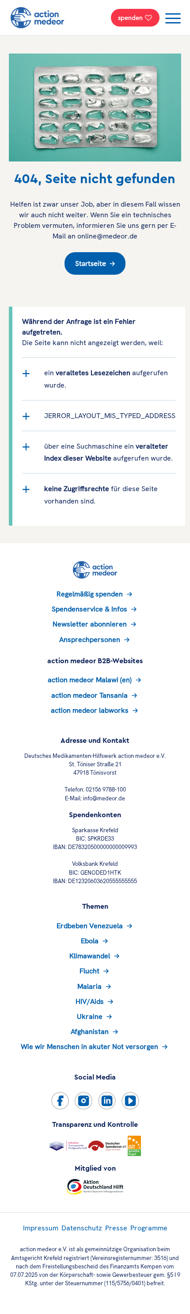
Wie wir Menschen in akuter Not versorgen (89, 1046)
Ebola (90, 940)
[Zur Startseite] (37, 17)
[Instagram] (83, 1101)
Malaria (89, 986)
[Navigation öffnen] (174, 19)
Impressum (40, 1228)
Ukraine (90, 1016)
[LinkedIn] (107, 1101)
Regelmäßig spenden (90, 594)
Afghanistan (90, 1031)
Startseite (90, 263)
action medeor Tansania (89, 695)
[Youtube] (130, 1101)
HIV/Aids (90, 1001)
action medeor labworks (90, 710)
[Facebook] (60, 1101)
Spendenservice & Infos (89, 609)
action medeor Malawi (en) (90, 679)
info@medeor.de (104, 798)
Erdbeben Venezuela (90, 925)
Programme (148, 1228)
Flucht (89, 971)
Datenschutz (81, 1228)
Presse (116, 1228)
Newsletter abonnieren (90, 624)
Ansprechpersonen (89, 639)
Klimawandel (89, 956)
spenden (130, 17)
